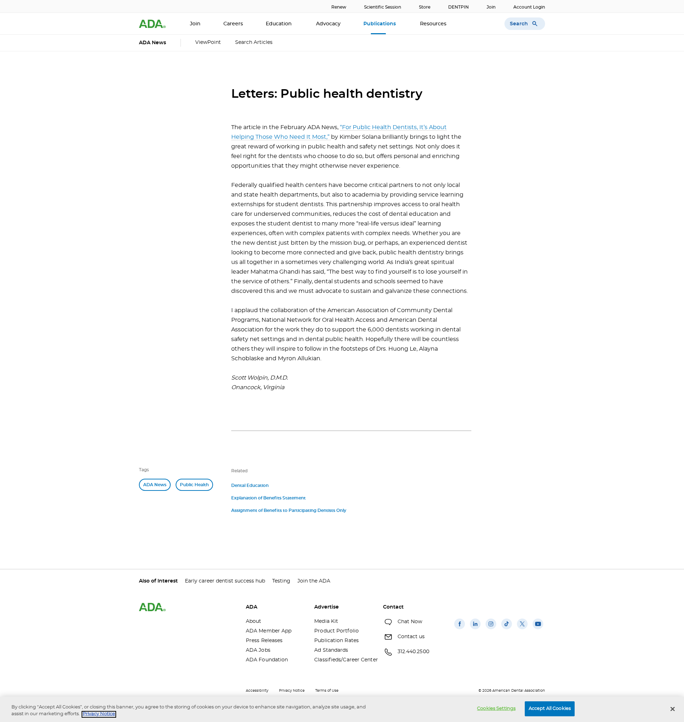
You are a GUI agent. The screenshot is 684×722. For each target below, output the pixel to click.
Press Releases (264, 640)
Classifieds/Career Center (343, 659)
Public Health (194, 485)
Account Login (529, 7)
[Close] (672, 709)
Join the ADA (313, 581)
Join (491, 7)
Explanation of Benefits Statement (268, 498)
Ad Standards (331, 650)
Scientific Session (382, 7)
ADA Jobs (258, 650)
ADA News (154, 485)
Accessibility (257, 690)
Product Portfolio (336, 631)
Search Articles (254, 42)
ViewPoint (208, 42)
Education (279, 23)
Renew (338, 7)
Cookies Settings (496, 708)
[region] (342, 709)
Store (424, 7)
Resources (434, 23)
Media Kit (326, 621)
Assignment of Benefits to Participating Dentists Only (288, 510)
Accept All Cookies (550, 708)
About (253, 621)
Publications (380, 23)
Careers (233, 23)
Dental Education (250, 485)
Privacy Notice (292, 690)
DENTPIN (458, 7)
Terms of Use (326, 690)
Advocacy (328, 23)
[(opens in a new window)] (459, 629)
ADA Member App (268, 631)
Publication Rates (336, 640)
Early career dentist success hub (225, 581)
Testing (281, 581)
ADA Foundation (267, 659)
